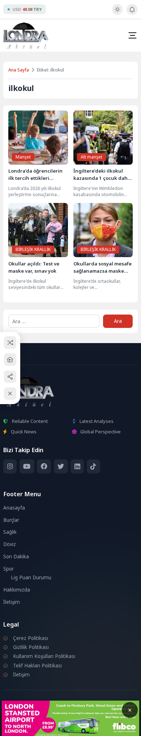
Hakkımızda (16, 589)
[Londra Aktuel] (25, 35)
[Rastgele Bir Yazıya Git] (10, 342)
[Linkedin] (77, 466)
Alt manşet (91, 157)
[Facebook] (44, 466)
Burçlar (11, 520)
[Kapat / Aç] (10, 394)
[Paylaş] (10, 376)
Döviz (9, 544)
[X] (61, 466)
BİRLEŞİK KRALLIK (33, 249)
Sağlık (10, 532)
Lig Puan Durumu (31, 577)
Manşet (23, 157)
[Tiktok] (93, 466)
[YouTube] (27, 466)
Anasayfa (14, 508)
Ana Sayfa (18, 70)
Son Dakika (16, 556)
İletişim (11, 602)
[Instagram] (10, 466)
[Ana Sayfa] (10, 359)
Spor (8, 569)
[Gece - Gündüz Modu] (117, 13)
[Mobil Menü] (132, 35)
